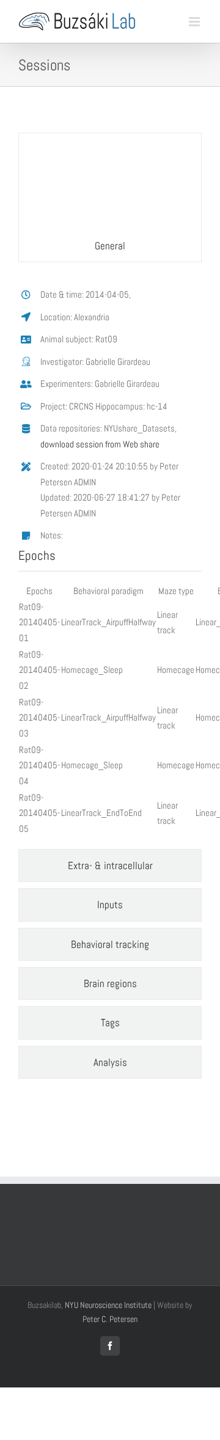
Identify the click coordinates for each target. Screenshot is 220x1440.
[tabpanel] (110, 559)
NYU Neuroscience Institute (108, 1304)
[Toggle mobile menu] (195, 21)
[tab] (110, 197)
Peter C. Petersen (110, 1318)
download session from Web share (100, 444)
